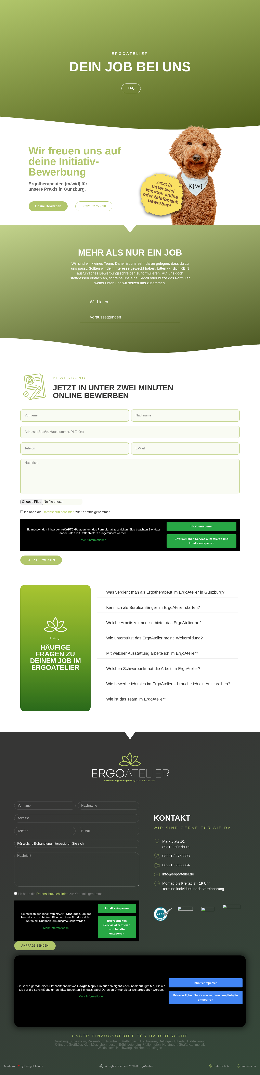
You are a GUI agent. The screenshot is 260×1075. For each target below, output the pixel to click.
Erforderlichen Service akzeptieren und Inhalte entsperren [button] (202, 541)
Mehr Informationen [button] (93, 539)
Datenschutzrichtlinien (58, 512)
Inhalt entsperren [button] (201, 526)
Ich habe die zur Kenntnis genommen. (67, 512)
